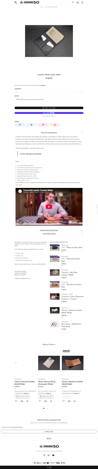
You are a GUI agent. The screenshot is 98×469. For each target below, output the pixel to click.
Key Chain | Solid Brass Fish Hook (71, 325)
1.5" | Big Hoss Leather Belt (71, 286)
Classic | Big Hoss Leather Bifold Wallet (72, 382)
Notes (17, 96)
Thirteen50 (64, 245)
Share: (17, 121)
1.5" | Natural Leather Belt (70, 260)
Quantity (18, 89)
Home (42, 7)
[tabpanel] (25, 378)
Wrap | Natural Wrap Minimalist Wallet (46, 382)
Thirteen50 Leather (29, 2)
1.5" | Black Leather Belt (71, 248)
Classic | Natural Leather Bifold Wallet (71, 311)
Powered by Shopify (57, 451)
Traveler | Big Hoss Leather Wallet (69, 274)
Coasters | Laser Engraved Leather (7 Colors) (72, 298)
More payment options (49, 116)
